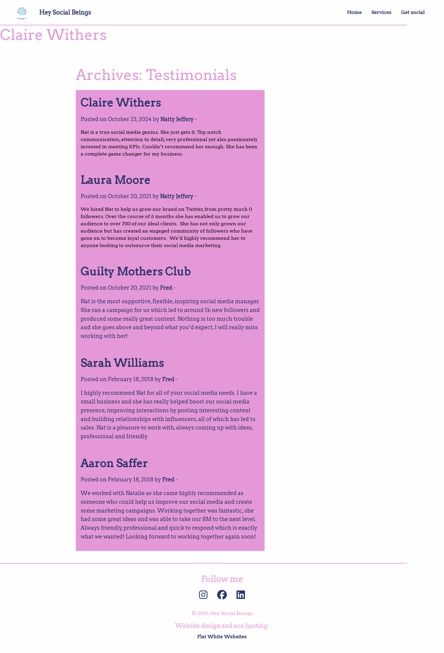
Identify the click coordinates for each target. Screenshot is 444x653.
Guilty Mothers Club (136, 271)
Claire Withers (121, 102)
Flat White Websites (222, 636)
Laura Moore (116, 179)
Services (381, 12)
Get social (413, 12)
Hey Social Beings (65, 12)
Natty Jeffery (177, 119)
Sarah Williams (122, 362)
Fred (166, 288)
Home (354, 12)
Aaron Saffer (114, 463)
